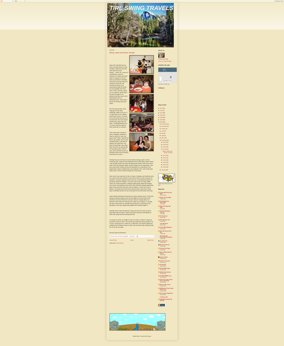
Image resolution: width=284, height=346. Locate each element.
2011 (162, 84)
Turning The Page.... (165, 248)
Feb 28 (165, 142)
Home (132, 240)
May (162, 133)
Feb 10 (165, 160)
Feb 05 (165, 167)
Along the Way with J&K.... (165, 207)
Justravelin (163, 264)
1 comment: (132, 236)
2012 (161, 110)
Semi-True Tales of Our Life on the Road (166, 280)
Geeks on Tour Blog (165, 197)
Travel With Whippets (166, 227)
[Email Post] (137, 236)
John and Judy (164, 59)
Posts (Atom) (120, 243)
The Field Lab (163, 216)
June (162, 131)
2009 (161, 117)
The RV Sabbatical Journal (165, 211)
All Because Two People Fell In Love (166, 289)
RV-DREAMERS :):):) (165, 276)
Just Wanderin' (164, 223)
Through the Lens (165, 219)
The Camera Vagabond (166, 293)
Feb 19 (165, 155)
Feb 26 (165, 144)
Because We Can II (165, 284)
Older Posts (150, 240)
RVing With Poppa (165, 268)
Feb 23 (165, 146)
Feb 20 (165, 149)
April (162, 135)
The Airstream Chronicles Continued (166, 236)
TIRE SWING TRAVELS (141, 8)
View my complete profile (164, 61)
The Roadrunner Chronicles (164, 202)
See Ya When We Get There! (166, 253)
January (163, 170)
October (163, 128)
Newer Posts (113, 240)
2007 (161, 122)
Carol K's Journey (165, 261)
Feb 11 (165, 157)
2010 (161, 115)
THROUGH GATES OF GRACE (166, 300)
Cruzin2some (163, 241)
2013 (161, 108)
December (164, 124)
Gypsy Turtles (164, 257)
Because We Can (164, 244)
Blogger (149, 336)
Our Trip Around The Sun (165, 231)
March (163, 138)
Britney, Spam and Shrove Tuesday (122, 53)
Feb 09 (165, 162)
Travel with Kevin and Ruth (166, 193)
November (164, 126)
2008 (161, 119)
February (163, 140)
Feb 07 (165, 164)
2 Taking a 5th (164, 297)
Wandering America (165, 272)
